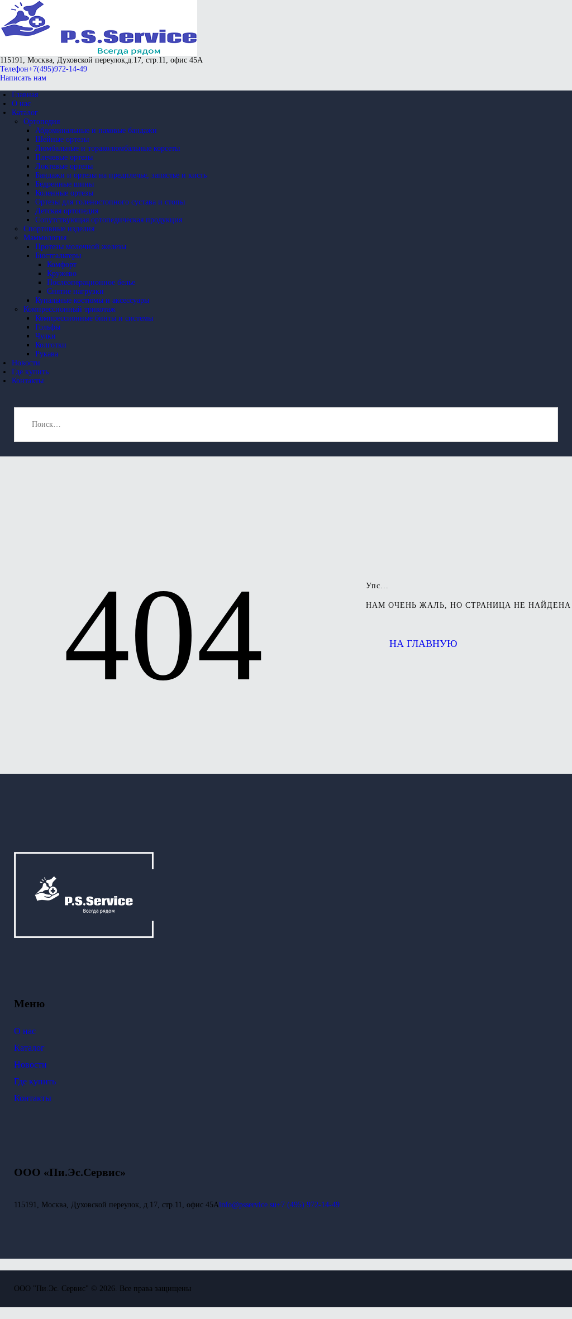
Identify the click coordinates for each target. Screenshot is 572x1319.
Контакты (32, 1098)
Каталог (29, 1048)
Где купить (35, 1081)
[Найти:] (286, 424)
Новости (30, 1064)
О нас (25, 1031)
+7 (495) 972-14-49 (308, 1205)
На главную (423, 643)
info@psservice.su (248, 1205)
